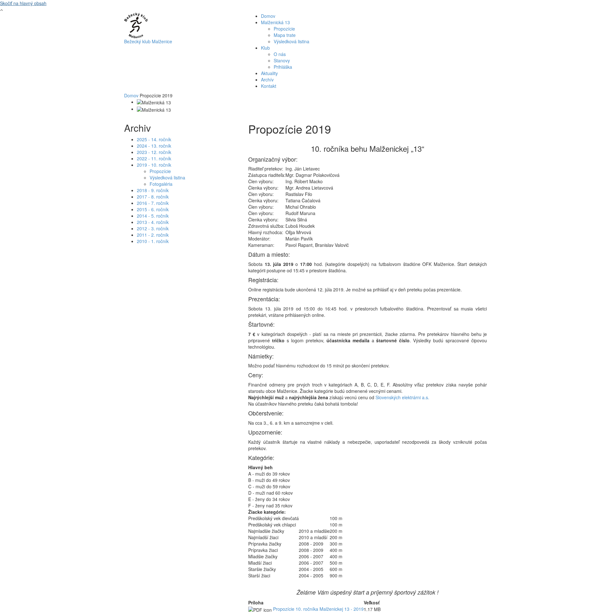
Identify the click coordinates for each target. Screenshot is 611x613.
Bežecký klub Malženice (148, 41)
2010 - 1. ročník (153, 241)
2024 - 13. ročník (154, 146)
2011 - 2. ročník (153, 235)
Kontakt (268, 86)
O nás (280, 54)
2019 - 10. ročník (154, 165)
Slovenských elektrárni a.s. (402, 397)
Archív (267, 79)
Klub (265, 48)
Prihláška (283, 67)
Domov (268, 16)
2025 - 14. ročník (154, 139)
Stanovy (282, 60)
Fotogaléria (161, 184)
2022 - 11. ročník (154, 158)
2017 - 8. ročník (153, 196)
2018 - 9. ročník (153, 190)
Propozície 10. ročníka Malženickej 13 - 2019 (318, 609)
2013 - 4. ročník (153, 222)
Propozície (284, 28)
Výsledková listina (291, 41)
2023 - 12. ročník (154, 152)
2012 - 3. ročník (153, 228)
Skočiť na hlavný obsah (23, 3)
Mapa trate (285, 35)
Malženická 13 (275, 22)
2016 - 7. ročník (153, 203)
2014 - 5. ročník (153, 215)
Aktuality (269, 73)
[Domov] (136, 25)
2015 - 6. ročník (153, 209)
